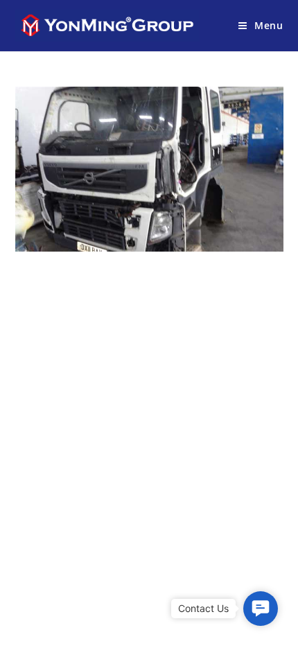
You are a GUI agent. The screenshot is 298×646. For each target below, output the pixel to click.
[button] (260, 608)
